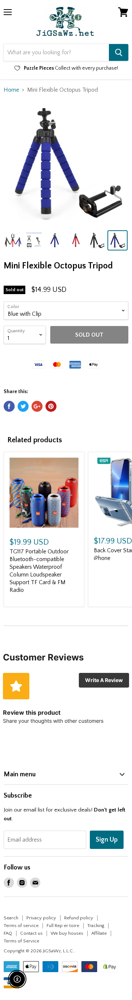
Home (11, 90)
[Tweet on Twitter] (23, 406)
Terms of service (21, 925)
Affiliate (99, 933)
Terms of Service (21, 941)
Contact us (31, 933)
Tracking (95, 925)
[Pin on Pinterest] (50, 406)
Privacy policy (41, 917)
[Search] (118, 52)
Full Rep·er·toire (63, 925)
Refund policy (78, 917)
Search (11, 917)
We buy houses (67, 933)
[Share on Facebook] (9, 406)
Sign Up (107, 839)
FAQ (8, 933)
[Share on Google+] (37, 406)
